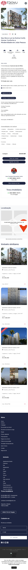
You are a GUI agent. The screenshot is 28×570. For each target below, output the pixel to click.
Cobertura (5, 463)
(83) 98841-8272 (14, 178)
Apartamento (6, 467)
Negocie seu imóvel (5, 438)
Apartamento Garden (7, 461)
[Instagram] (3, 542)
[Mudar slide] (26, 256)
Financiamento (4, 436)
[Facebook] (1, 542)
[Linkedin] (7, 542)
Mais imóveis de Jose (14, 183)
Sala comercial (6, 479)
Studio (4, 483)
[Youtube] (5, 542)
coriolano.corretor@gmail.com (8, 500)
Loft (4, 469)
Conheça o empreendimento (8, 98)
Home (2, 421)
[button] (15, 34)
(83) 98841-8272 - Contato (8, 497)
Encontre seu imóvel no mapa (7, 429)
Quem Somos (4, 445)
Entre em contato (14, 158)
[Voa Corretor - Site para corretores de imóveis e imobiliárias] (14, 557)
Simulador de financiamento (7, 443)
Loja (4, 481)
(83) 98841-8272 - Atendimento (9, 495)
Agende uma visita (6, 93)
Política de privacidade (6, 441)
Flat (4, 465)
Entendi (14, 567)
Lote (4, 477)
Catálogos (3, 425)
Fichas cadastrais (5, 434)
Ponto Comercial (6, 485)
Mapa (12, 27)
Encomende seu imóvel (6, 427)
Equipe (2, 432)
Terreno (4, 475)
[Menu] (26, 3)
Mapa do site (4, 450)
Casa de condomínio (7, 489)
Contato (2, 448)
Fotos (6, 27)
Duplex (4, 471)
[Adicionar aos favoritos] (25, 284)
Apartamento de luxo (7, 487)
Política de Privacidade (13, 564)
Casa (4, 473)
